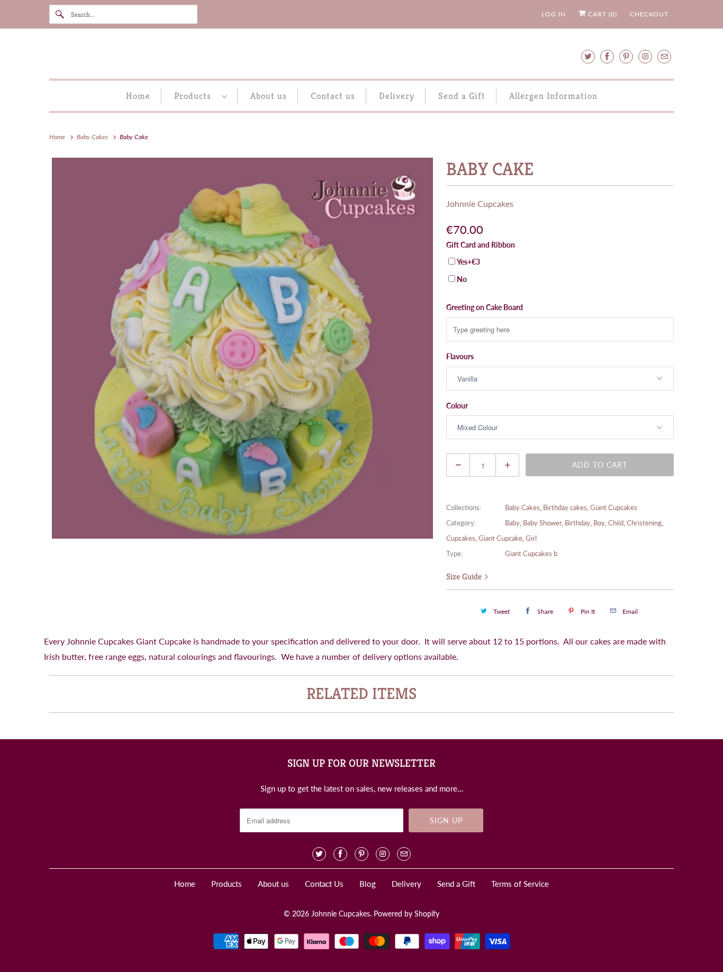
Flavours (460, 356)
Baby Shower (542, 523)
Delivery (396, 96)
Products (195, 96)
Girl (531, 538)
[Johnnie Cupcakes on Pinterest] (626, 56)
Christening (644, 523)
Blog (367, 883)
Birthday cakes (565, 507)
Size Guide (465, 576)
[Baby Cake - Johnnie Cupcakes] (242, 348)
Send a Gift (461, 96)
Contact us (333, 96)
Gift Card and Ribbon (480, 244)
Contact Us (324, 883)
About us (268, 96)
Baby (512, 523)
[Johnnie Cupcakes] (361, 56)
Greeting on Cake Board (484, 307)
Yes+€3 (468, 261)
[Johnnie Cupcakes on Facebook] (607, 56)
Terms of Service (520, 883)
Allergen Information (553, 96)
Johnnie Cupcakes (479, 203)
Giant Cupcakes (613, 507)
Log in (553, 14)
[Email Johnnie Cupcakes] (664, 56)
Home (138, 96)
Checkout (649, 14)
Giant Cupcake (500, 538)
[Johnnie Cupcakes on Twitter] (588, 56)
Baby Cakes (522, 507)
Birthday (577, 523)
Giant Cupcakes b (531, 553)
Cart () (601, 14)
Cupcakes (460, 538)
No (462, 279)
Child (615, 523)
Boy (599, 523)
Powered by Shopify (406, 913)
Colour (457, 405)
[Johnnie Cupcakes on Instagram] (645, 56)
